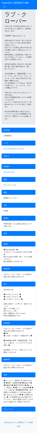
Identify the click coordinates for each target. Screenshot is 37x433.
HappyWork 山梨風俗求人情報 (15, 3)
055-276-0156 (9, 172)
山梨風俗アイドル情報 (25, 422)
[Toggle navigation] (4, 7)
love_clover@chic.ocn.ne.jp (14, 149)
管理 (18, 426)
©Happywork (9, 422)
